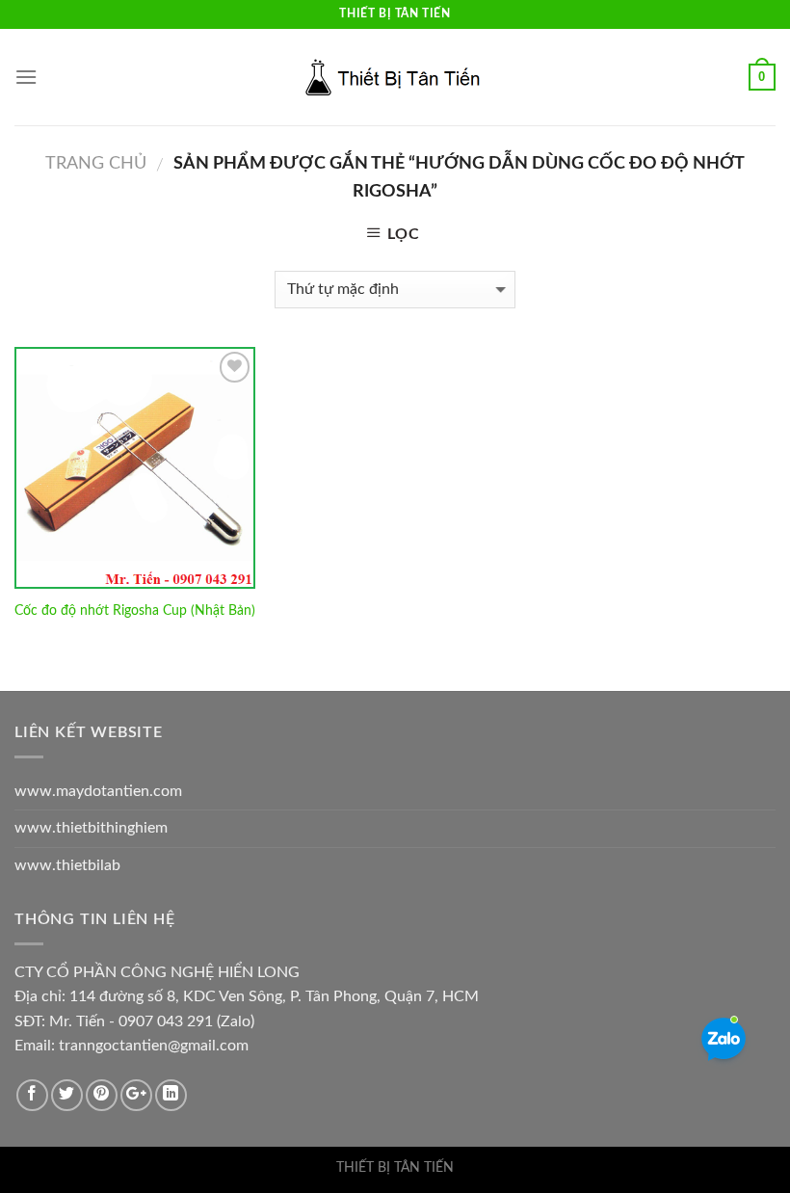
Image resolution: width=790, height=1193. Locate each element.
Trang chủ (95, 163)
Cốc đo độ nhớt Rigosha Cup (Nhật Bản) (134, 610)
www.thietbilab (67, 865)
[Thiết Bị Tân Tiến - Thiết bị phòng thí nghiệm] (395, 77)
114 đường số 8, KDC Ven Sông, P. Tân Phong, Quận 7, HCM (274, 996)
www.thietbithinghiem (91, 827)
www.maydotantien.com (98, 791)
